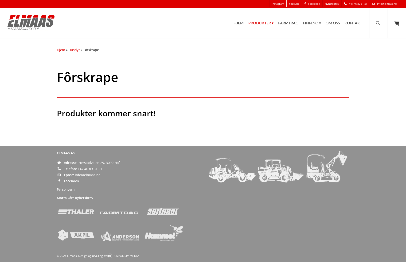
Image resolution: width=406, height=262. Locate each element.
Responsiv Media (126, 256)
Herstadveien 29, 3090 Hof (99, 162)
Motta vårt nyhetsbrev (75, 198)
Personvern (66, 189)
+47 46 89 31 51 (90, 169)
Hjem (61, 50)
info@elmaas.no (87, 175)
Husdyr (74, 50)
